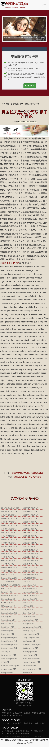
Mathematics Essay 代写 (30, 592)
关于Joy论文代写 (16, 715)
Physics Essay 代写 (7, 630)
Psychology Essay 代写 (30, 620)
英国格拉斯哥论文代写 (31, 553)
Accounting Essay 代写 (8, 609)
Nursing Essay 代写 (29, 623)
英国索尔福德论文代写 (31, 539)
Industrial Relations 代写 (9, 578)
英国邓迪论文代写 (29, 546)
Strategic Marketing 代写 (9, 637)
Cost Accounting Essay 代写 (32, 669)
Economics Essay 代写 (30, 616)
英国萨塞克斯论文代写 (9, 515)
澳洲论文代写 (6, 723)
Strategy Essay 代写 (7, 673)
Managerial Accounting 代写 (10, 666)
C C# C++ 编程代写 (8, 581)
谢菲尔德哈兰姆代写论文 (10, 508)
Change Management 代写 (31, 637)
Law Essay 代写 (6, 616)
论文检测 (27, 713)
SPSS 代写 (26, 581)
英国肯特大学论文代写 (9, 511)
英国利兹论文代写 (7, 557)
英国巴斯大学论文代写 (9, 522)
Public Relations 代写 (30, 666)
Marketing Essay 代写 (30, 630)
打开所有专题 (6, 713)
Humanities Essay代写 (30, 588)
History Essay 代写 (29, 613)
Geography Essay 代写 (30, 599)
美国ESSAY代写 (28, 602)
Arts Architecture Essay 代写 (32, 627)
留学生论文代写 (40, 723)
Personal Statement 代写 (9, 641)
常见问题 (5, 715)
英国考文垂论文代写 (30, 529)
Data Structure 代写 (29, 641)
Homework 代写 (6, 592)
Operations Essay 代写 (8, 655)
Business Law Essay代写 (9, 613)
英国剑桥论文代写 (29, 571)
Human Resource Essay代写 (32, 659)
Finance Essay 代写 (7, 634)
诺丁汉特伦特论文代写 (9, 546)
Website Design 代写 (29, 585)
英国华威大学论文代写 (31, 557)
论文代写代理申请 (22, 733)
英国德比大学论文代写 (9, 525)
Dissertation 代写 (28, 673)
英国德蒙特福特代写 (30, 543)
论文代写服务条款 (22, 731)
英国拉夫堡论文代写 (31, 104)
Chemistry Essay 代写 (8, 599)
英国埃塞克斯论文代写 (31, 550)
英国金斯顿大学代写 (8, 532)
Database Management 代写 (10, 645)
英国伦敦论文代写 (7, 564)
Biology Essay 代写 (29, 609)
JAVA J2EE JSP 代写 (29, 578)
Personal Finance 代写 (8, 669)
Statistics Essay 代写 (8, 620)
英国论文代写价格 (38, 713)
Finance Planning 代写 (30, 655)
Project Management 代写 (31, 634)
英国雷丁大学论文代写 (31, 515)
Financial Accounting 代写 (31, 662)
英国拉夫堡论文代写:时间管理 (27, 477)
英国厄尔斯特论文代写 (9, 536)
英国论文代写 (17, 104)
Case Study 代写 (6, 652)
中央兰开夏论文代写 (30, 532)
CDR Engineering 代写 (30, 648)
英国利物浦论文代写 (8, 571)
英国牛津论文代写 (7, 574)
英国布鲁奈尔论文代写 (31, 508)
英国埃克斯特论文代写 (31, 525)
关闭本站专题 (17, 713)
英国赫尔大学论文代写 (9, 539)
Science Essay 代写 (7, 602)
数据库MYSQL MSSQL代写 (10, 585)
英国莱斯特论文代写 (30, 522)
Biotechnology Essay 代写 (9, 595)
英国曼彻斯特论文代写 (9, 567)
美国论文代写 (29, 723)
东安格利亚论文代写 (30, 518)
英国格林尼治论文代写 (9, 529)
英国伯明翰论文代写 (30, 564)
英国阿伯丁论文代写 (8, 550)
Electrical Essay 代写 (8, 623)
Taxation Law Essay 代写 (31, 595)
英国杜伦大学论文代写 (31, 560)
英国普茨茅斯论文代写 (9, 543)
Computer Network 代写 (9, 648)
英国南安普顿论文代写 (31, 574)
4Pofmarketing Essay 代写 (9, 659)
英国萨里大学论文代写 (9, 518)
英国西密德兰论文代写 (9, 553)
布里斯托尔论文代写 (8, 560)
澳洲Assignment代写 (8, 606)
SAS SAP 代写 (6, 588)
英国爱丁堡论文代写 (30, 567)
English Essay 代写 (7, 627)
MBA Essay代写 (28, 606)
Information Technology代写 (32, 645)
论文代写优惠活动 (8, 733)
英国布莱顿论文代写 (30, 536)
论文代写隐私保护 (8, 731)
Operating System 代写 (30, 652)
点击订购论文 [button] (30, 86)
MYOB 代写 (5, 662)
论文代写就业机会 (36, 731)
